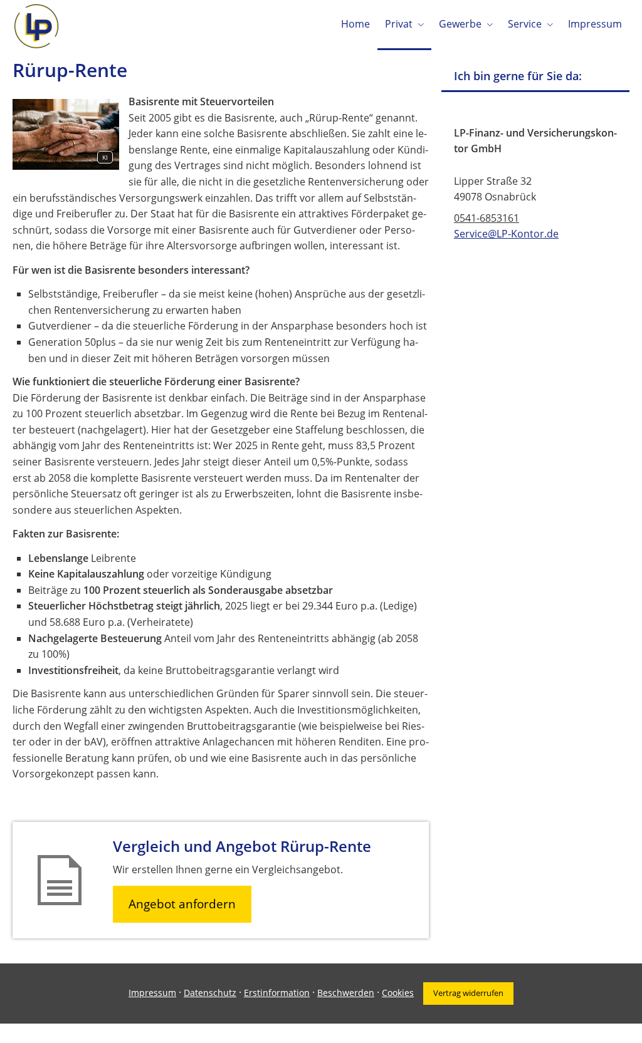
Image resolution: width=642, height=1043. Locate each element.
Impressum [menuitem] (595, 24)
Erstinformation (277, 993)
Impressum (152, 993)
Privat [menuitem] (399, 24)
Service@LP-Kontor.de (506, 234)
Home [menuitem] (355, 24)
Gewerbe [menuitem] (460, 24)
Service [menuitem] (525, 24)
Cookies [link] (398, 993)
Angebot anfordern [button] (182, 904)
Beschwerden (345, 993)
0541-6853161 (486, 218)
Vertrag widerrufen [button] (468, 993)
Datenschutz (210, 993)
